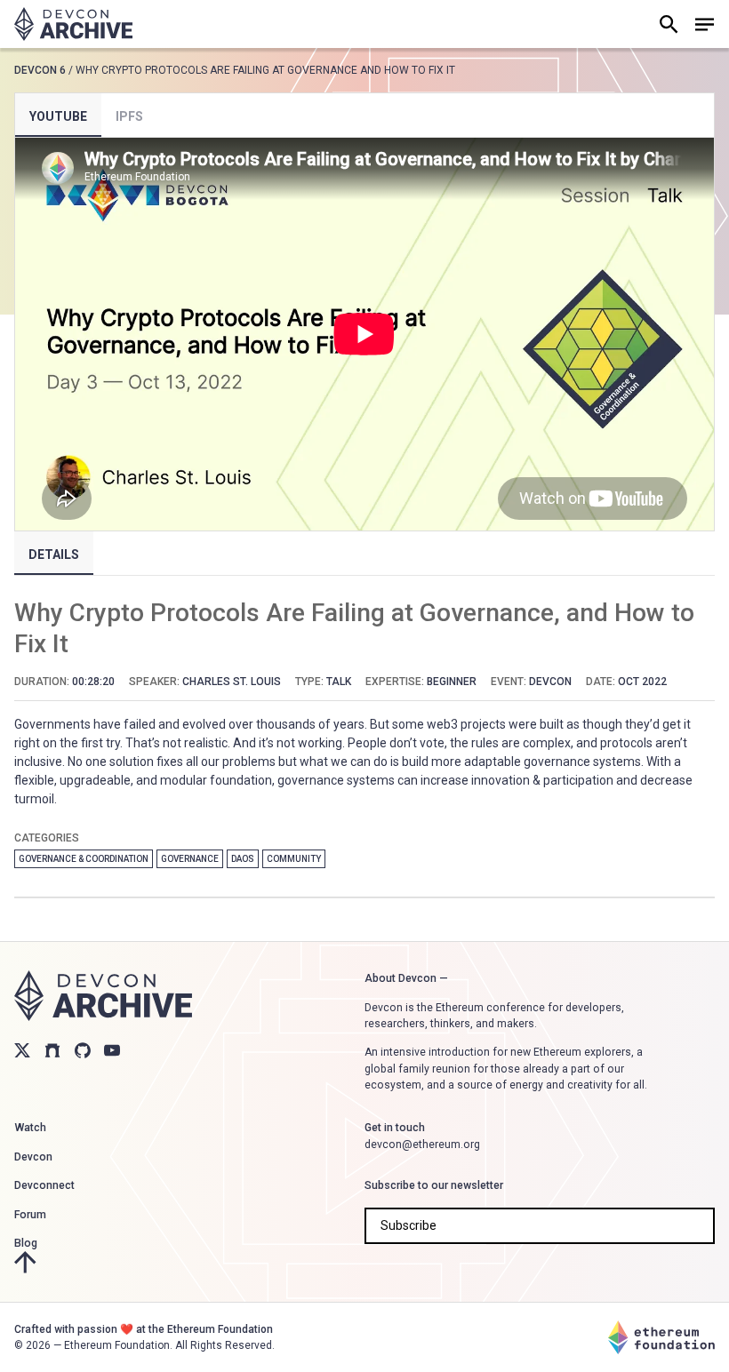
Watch (30, 1127)
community (294, 859)
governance (190, 859)
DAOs (242, 859)
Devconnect (44, 1185)
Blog (25, 1243)
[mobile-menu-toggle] (704, 24)
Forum (30, 1214)
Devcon (33, 1157)
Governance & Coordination (83, 859)
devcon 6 (40, 70)
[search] (668, 24)
